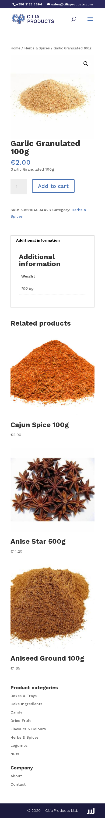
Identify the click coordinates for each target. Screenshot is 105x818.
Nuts (14, 754)
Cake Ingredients (26, 704)
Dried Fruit (20, 720)
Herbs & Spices (37, 48)
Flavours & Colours (28, 729)
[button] (86, 64)
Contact (18, 784)
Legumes (18, 745)
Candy (16, 712)
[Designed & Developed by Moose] (90, 811)
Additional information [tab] (38, 240)
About (16, 776)
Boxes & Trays (23, 696)
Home (15, 48)
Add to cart (53, 186)
